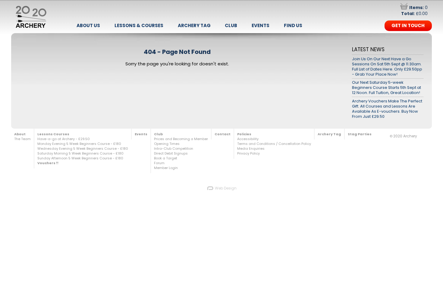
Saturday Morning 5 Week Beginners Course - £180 (80, 153)
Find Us (293, 25)
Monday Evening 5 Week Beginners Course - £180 (79, 143)
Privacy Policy (248, 153)
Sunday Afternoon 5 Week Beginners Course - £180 (80, 158)
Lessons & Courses (139, 25)
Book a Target (165, 158)
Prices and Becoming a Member (181, 138)
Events (260, 25)
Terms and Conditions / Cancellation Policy (274, 143)
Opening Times (167, 143)
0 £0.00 (414, 11)
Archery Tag (194, 25)
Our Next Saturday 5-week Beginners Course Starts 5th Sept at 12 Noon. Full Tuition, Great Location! (386, 87)
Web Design (225, 188)
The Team (22, 138)
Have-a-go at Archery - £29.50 (63, 138)
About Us (88, 25)
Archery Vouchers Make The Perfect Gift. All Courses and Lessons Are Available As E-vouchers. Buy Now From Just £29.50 (387, 108)
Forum (159, 163)
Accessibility (248, 138)
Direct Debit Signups (171, 153)
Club (231, 25)
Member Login (166, 167)
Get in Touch (408, 25)
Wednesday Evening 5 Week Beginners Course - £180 (82, 148)
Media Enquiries (251, 148)
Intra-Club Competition (173, 148)
